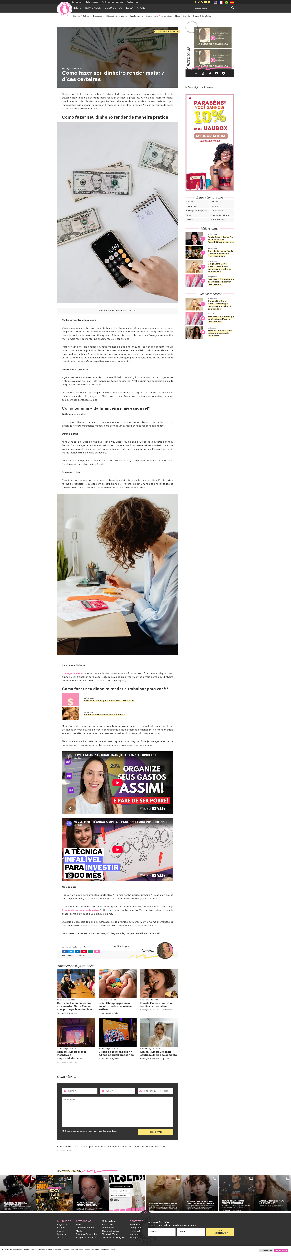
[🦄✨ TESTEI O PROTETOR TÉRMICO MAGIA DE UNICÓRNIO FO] (127, 1193)
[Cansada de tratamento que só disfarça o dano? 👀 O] (164, 1193)
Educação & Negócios (116, 16)
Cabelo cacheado (85, 1228)
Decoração (98, 16)
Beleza (76, 16)
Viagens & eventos (86, 1237)
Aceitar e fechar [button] (280, 1250)
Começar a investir (73, 673)
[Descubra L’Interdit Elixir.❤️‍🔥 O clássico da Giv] (18, 1193)
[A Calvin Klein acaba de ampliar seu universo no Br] (200, 1193)
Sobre (60, 1231)
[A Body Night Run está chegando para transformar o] (237, 1193)
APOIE (141, 8)
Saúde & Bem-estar (86, 1234)
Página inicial (64, 1224)
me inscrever (220, 1232)
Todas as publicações (113, 1237)
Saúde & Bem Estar (202, 16)
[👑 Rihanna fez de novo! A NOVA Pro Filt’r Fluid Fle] (91, 1193)
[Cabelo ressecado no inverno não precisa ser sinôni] (273, 1193)
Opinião (186, 16)
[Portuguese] (227, 2)
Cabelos (86, 16)
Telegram (135, 1237)
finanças (81, 956)
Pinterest (135, 1231)
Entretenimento (136, 16)
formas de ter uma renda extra (80, 910)
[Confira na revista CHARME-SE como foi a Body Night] (54, 1193)
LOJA (60, 1237)
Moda (177, 16)
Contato (61, 1234)
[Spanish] (232, 2)
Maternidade (166, 16)
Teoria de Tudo (110, 1234)
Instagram (135, 1228)
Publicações (132, 2)
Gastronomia (152, 16)
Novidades (93, 8)
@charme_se (71, 1171)
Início (77, 8)
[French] (221, 2)
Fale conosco (92, 2)
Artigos (61, 1228)
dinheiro (71, 956)
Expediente (77, 2)
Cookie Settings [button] (265, 1250)
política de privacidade (105, 1131)
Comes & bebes (110, 1231)
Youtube (134, 1234)
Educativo (107, 1224)
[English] (216, 2)
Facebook (135, 1224)
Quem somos (113, 8)
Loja (129, 8)
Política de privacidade (112, 2)
